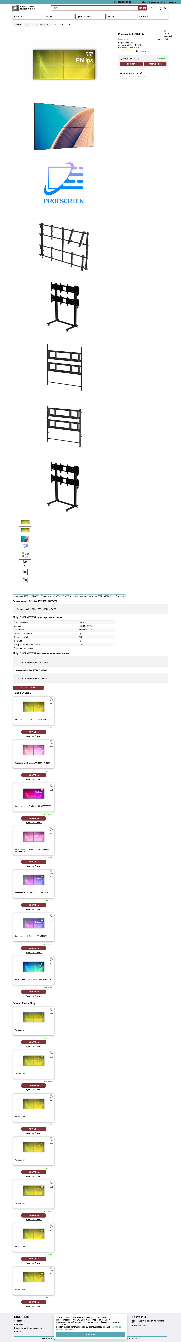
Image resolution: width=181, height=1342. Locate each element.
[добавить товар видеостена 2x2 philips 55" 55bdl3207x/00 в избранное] (51, 700)
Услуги (111, 16)
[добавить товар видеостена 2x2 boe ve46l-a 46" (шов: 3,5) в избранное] (51, 960)
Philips (136, 47)
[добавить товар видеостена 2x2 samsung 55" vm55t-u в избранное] (51, 917)
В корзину (131, 64)
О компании (19, 1321)
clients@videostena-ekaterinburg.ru (159, 2)
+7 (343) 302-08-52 (122, 2)
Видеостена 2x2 (123, 39)
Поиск (143, 7)
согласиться (90, 1334)
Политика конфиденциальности (29, 1328)
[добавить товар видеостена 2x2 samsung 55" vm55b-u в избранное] (51, 874)
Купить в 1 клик (155, 64)
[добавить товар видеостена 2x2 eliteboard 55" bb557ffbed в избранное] (51, 787)
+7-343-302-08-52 (140, 1325)
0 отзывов (141, 51)
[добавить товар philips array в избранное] (51, 1011)
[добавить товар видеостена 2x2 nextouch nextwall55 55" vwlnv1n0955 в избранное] (51, 830)
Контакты (144, 16)
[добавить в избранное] (168, 34)
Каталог (18, 16)
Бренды (49, 16)
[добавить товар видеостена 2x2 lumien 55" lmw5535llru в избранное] (51, 744)
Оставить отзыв (28, 688)
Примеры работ (84, 16)
